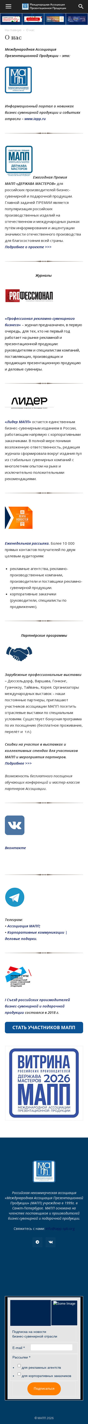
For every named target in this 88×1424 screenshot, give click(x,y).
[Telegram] (37, 1242)
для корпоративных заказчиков (46, 1376)
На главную (13, 30)
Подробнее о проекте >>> (29, 246)
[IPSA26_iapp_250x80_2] (33, 19)
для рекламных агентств (41, 1367)
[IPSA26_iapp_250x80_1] (11, 19)
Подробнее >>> (19, 763)
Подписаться (44, 1388)
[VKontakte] (50, 1242)
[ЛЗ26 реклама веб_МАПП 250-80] (77, 19)
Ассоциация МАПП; (23, 925)
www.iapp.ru (35, 118)
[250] (55, 19)
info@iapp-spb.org (60, 1228)
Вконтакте (15, 847)
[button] (81, 6)
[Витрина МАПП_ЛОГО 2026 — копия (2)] (44, 1083)
